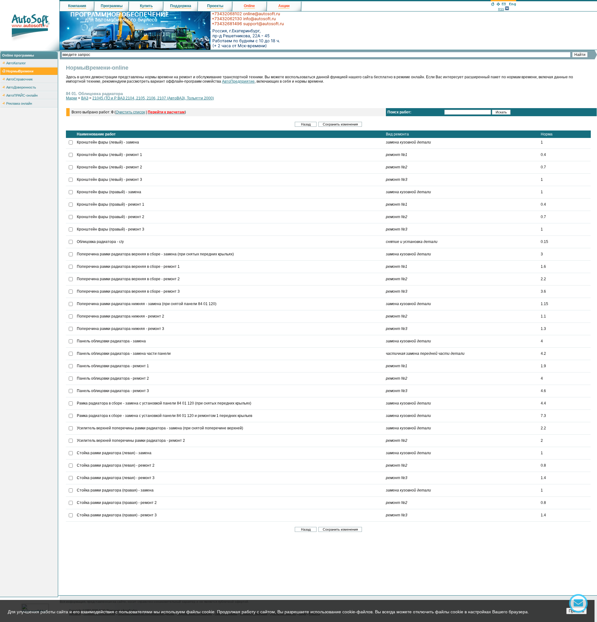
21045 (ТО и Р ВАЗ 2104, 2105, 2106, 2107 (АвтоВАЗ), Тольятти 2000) (153, 98)
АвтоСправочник (19, 79)
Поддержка (180, 6)
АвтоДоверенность (21, 87)
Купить (146, 6)
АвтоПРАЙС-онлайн (22, 95)
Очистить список (130, 112)
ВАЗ (84, 98)
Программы (112, 6)
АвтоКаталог (16, 63)
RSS (501, 9)
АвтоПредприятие (238, 81)
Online (249, 6)
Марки (71, 98)
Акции (283, 6)
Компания (77, 6)
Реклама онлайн (19, 103)
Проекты (215, 6)
